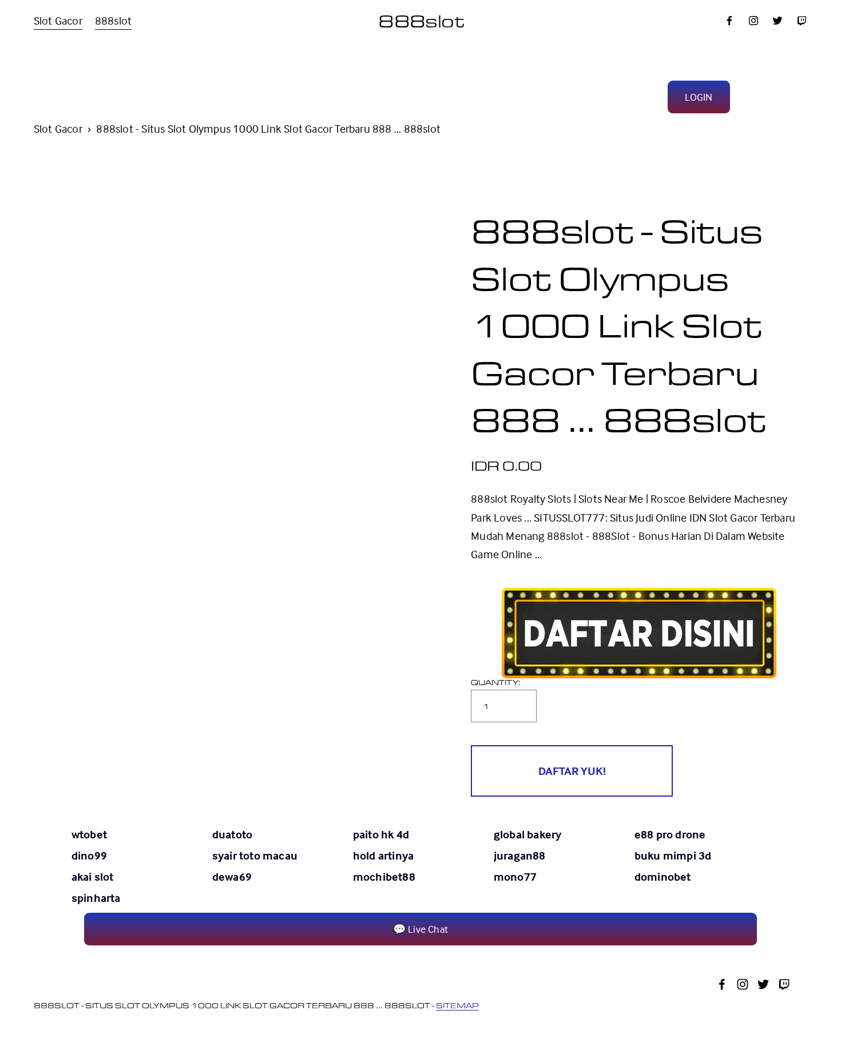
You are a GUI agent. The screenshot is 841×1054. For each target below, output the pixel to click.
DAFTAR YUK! (572, 770)
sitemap (457, 1005)
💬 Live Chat (420, 929)
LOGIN (698, 97)
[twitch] (801, 20)
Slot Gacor (58, 20)
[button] (572, 770)
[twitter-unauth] (777, 20)
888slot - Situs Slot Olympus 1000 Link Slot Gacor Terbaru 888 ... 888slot (268, 128)
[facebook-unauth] (729, 20)
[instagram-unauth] (753, 20)
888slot (113, 20)
